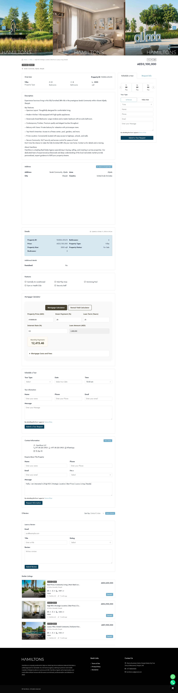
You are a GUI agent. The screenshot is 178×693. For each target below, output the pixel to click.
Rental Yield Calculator (79, 307)
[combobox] (38, 382)
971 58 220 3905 (42, 447)
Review (27, 547)
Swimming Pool (91, 282)
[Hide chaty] (172, 688)
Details (109, 594)
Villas (30, 60)
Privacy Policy (96, 666)
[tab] (155, 7)
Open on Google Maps (105, 167)
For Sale (25, 65)
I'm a (71, 470)
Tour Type (28, 377)
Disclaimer (95, 670)
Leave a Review (110, 513)
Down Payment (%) (63, 314)
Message (28, 403)
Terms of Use (48, 422)
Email (87, 394)
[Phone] (172, 682)
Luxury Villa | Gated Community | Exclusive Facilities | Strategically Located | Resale (75, 627)
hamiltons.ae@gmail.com (134, 672)
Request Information (33, 503)
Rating (72, 538)
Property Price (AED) (35, 314)
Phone (57, 394)
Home (25, 60)
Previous (4, 28)
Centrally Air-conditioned (36, 282)
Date (56, 377)
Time (87, 377)
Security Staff (61, 285)
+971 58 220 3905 (57, 447)
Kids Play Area (62, 282)
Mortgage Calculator (56, 307)
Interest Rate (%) (34, 325)
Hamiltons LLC (52, 596)
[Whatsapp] (172, 676)
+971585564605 (131, 669)
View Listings (108, 440)
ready (32, 65)
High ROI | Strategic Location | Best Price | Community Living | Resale (70, 606)
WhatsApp (70, 447)
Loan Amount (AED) (77, 325)
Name (27, 394)
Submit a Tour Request (34, 426)
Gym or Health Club (34, 285)
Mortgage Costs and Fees (41, 353)
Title (26, 538)
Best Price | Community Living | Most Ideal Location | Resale (67, 585)
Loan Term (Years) (90, 314)
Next (174, 28)
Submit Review (31, 567)
